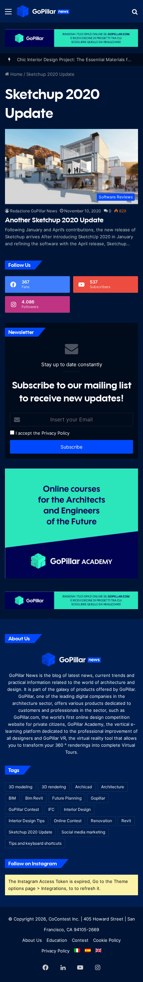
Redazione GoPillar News (33, 210)
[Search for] (134, 13)
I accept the (27, 433)
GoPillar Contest (24, 809)
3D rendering (54, 786)
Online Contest (67, 820)
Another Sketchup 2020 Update (54, 220)
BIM (12, 798)
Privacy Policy (56, 433)
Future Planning (66, 798)
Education (57, 940)
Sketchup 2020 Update (30, 831)
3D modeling (20, 786)
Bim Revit (34, 798)
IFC (51, 809)
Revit (126, 820)
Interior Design (77, 809)
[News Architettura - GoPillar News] (43, 11)
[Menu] (8, 13)
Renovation (101, 820)
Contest (80, 940)
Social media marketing (83, 831)
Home (16, 74)
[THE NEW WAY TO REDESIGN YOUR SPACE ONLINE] (71, 37)
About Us (32, 940)
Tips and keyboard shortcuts (35, 843)
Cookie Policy (107, 940)
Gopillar (98, 798)
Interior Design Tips (27, 820)
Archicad (83, 786)
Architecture (112, 786)
